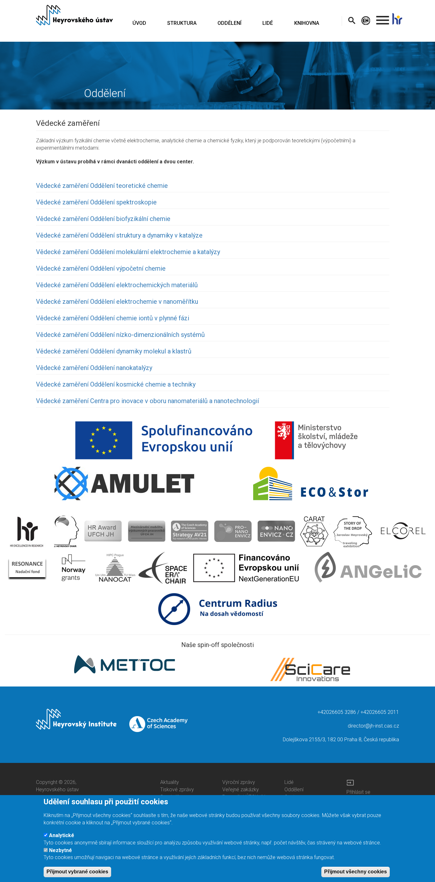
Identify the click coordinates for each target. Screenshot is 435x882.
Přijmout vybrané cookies (77, 871)
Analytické (61, 835)
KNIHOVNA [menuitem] (306, 23)
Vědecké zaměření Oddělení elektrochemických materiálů (117, 285)
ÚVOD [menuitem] (139, 23)
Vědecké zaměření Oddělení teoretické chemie (102, 185)
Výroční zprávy (238, 782)
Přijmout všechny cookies (355, 871)
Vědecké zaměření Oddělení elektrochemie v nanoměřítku (117, 301)
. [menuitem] (382, 17)
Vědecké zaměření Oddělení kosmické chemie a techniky (116, 384)
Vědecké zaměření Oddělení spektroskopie (96, 202)
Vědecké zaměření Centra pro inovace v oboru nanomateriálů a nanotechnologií (147, 401)
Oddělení (293, 789)
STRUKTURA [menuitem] (181, 23)
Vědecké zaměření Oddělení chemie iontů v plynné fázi (112, 318)
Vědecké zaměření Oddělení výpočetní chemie (101, 268)
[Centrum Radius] (217, 609)
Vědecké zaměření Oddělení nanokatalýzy (94, 368)
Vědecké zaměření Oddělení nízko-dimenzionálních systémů (120, 334)
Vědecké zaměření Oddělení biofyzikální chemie (103, 219)
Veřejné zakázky (240, 789)
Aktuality (169, 782)
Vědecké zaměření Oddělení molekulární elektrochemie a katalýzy (128, 252)
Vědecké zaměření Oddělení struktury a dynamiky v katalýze (119, 235)
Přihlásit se (358, 792)
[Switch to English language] (366, 20)
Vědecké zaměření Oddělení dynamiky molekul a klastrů (113, 351)
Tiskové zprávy (177, 789)
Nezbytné (60, 850)
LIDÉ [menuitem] (267, 23)
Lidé (289, 782)
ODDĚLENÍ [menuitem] (229, 23)
